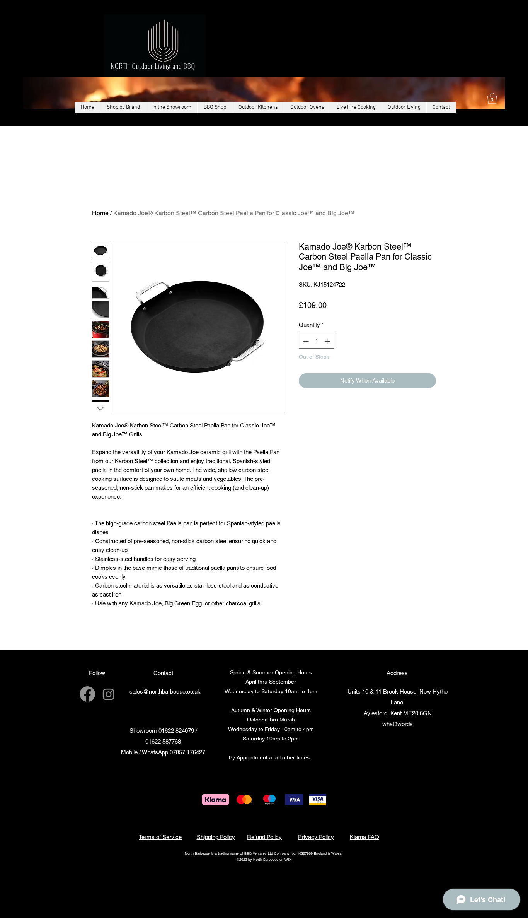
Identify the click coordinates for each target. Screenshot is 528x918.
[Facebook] (87, 694)
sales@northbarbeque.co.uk (165, 691)
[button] (492, 98)
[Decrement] (305, 341)
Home (100, 213)
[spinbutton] (316, 341)
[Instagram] (108, 694)
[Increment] (328, 341)
